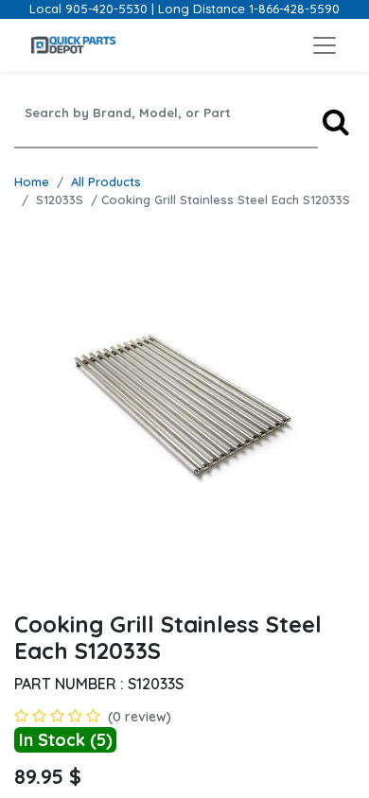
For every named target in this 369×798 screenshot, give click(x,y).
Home (31, 181)
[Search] (336, 121)
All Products (106, 181)
